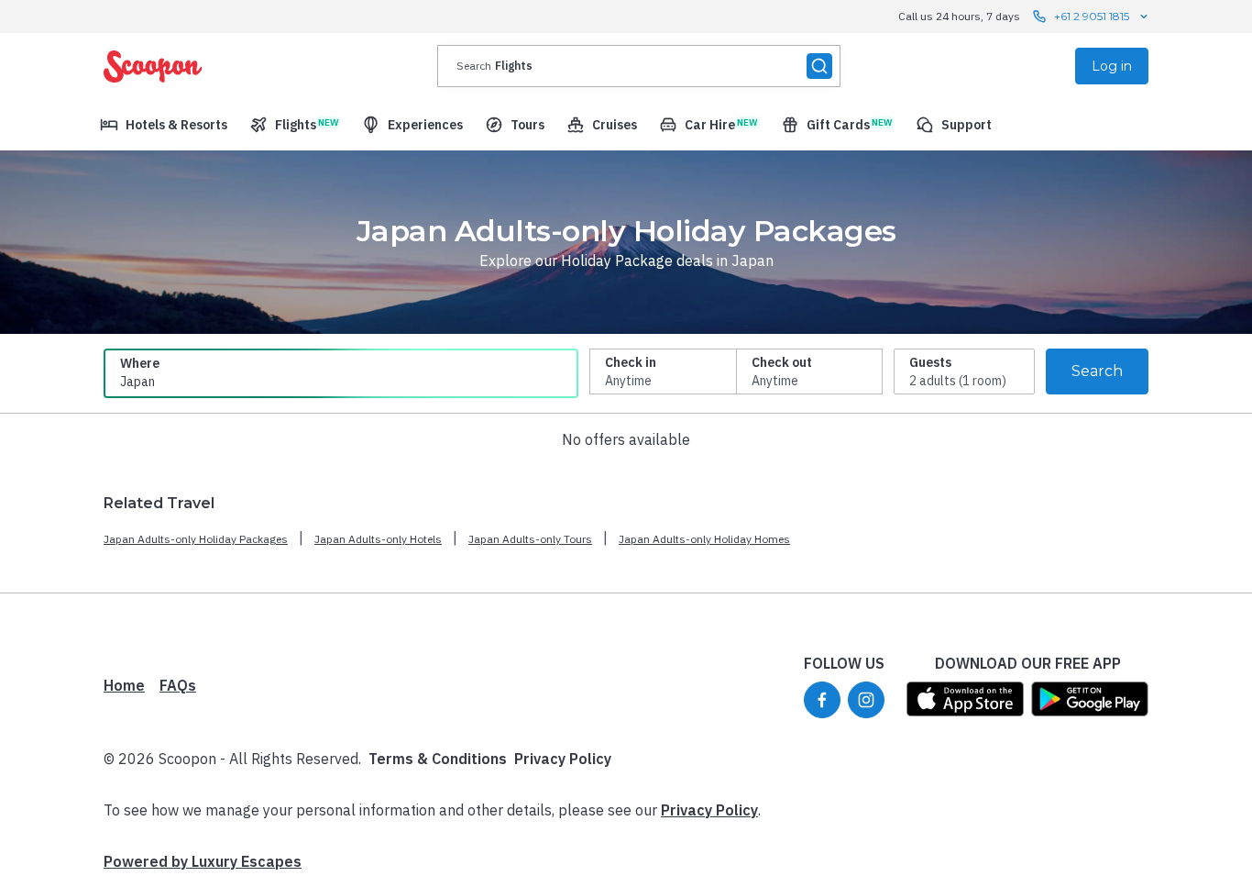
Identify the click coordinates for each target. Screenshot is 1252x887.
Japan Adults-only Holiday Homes (704, 539)
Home (124, 685)
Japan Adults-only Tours (530, 539)
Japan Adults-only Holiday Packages (196, 539)
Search (1097, 371)
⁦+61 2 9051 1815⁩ (1091, 16)
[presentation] (639, 66)
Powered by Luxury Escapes (203, 861)
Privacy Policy (562, 758)
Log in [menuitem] (1112, 66)
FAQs (177, 685)
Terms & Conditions (437, 758)
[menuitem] (163, 124)
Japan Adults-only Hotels (378, 539)
